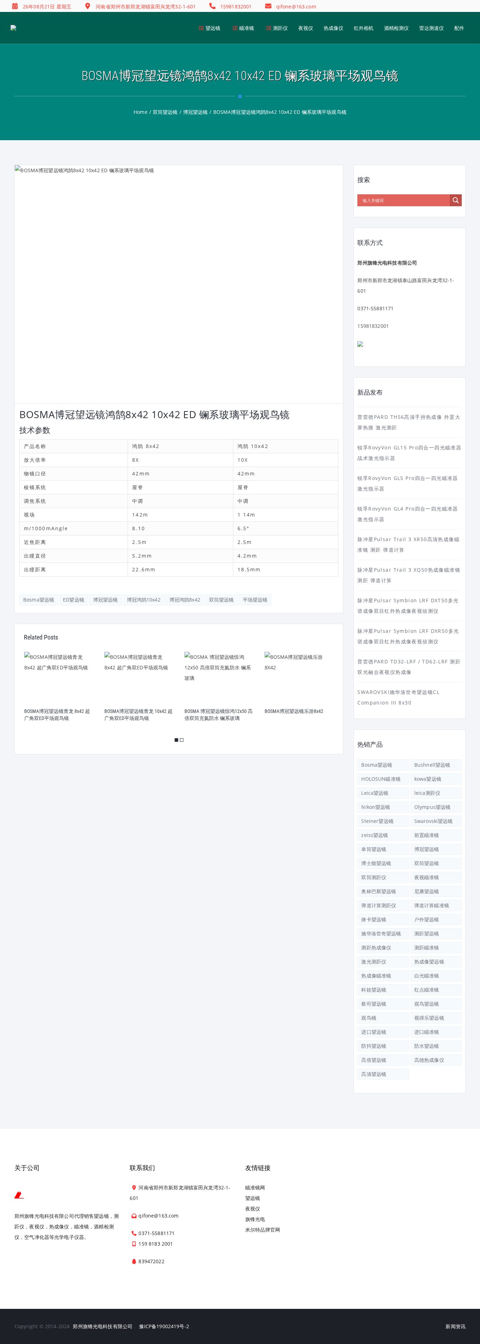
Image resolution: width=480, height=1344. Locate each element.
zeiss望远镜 (374, 835)
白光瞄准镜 (426, 975)
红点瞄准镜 (426, 989)
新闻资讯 (456, 1326)
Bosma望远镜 (38, 599)
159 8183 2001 (155, 1243)
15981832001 (373, 326)
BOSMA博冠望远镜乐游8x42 (294, 711)
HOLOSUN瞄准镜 (380, 778)
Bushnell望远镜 (432, 764)
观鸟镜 (368, 1017)
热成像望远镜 (429, 961)
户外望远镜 (426, 919)
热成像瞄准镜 (376, 975)
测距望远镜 (426, 933)
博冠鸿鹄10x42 (144, 599)
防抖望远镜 (373, 1046)
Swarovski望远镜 (433, 821)
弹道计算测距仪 (378, 905)
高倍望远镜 (373, 1060)
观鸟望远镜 (426, 1003)
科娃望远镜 (373, 989)
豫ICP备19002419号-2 (164, 1326)
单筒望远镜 (373, 849)
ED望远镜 (73, 599)
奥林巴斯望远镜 (378, 891)
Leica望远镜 (374, 793)
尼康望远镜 (426, 891)
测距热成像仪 (376, 947)
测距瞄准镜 (426, 947)
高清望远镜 (373, 1074)
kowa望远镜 (427, 778)
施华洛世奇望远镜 (381, 933)
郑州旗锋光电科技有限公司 (102, 1326)
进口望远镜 (373, 1031)
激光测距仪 (373, 961)
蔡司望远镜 (373, 1003)
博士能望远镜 (376, 863)
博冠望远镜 (105, 599)
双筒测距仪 (373, 877)
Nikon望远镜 (375, 807)
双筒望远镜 (221, 599)
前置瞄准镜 (426, 835)
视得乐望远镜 (429, 1017)
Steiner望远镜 (377, 821)
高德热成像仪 (429, 1060)
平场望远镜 (255, 599)
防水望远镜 (426, 1046)
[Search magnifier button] (456, 200)
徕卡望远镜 (373, 919)
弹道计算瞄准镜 (431, 905)
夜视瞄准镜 (426, 877)
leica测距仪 (427, 793)
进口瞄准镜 (426, 1031)
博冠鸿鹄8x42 (184, 599)
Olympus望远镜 (432, 807)
